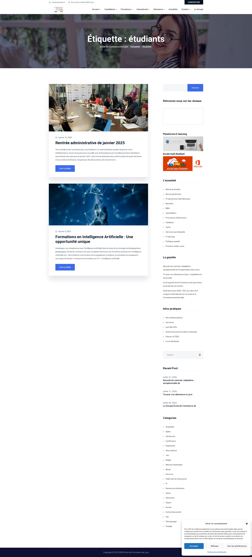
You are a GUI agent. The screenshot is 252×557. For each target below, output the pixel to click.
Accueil (95, 9)
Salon (168, 493)
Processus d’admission (176, 218)
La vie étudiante (172, 341)
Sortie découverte (173, 512)
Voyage (169, 526)
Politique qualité (173, 241)
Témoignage (171, 521)
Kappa (168, 460)
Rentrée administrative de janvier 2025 (90, 142)
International (142, 9)
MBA (168, 208)
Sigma (168, 503)
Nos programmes (173, 194)
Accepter (194, 546)
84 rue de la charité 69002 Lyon (82, 2)
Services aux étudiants (175, 232)
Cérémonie (170, 436)
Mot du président (173, 189)
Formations (126, 9)
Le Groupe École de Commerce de (179, 406)
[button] (246, 523)
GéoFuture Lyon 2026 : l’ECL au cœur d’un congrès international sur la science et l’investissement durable (180, 294)
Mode (168, 469)
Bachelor (170, 204)
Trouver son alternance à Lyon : (178, 394)
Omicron (169, 474)
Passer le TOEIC (172, 337)
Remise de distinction (175, 488)
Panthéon (170, 222)
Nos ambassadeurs (174, 318)
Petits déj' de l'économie (176, 479)
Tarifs (168, 227)
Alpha (168, 432)
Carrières (170, 322)
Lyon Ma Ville (171, 327)
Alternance (158, 9)
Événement (170, 446)
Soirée (168, 507)
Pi (166, 484)
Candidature (109, 9)
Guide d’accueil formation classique (181, 332)
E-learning (170, 237)
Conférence (171, 441)
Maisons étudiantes (174, 465)
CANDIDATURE (194, 2)
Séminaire (170, 498)
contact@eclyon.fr (58, 2)
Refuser (215, 546)
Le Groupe (198, 9)
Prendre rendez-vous (175, 246)
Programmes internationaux (178, 199)
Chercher (195, 88)
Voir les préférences (237, 546)
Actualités (173, 9)
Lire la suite (65, 168)
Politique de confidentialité (216, 552)
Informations (171, 450)
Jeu (167, 455)
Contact (185, 9)
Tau (167, 517)
